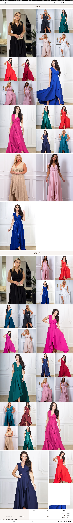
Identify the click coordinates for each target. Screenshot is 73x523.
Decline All (65, 521)
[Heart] (62, 2)
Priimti (69, 521)
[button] (18, 2)
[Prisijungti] (63, 3)
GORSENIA (48, 516)
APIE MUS (34, 512)
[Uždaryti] (71, 521)
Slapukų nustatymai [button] (59, 521)
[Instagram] (67, 513)
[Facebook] (68, 513)
